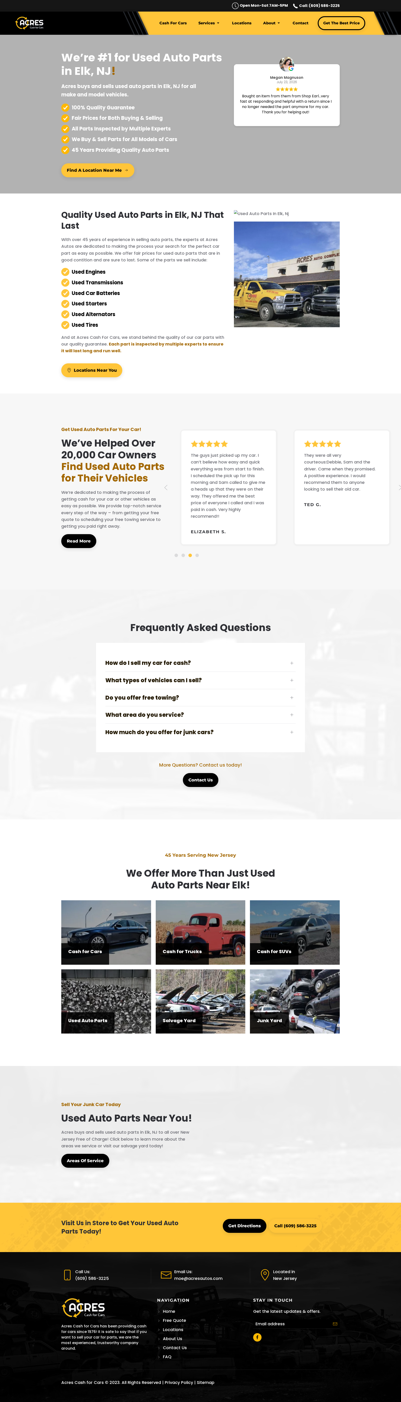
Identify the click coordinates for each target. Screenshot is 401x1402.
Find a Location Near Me (94, 170)
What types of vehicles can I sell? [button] (153, 680)
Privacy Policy (179, 1382)
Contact (300, 23)
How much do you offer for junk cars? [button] (159, 732)
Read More (79, 541)
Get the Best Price (341, 23)
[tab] (176, 555)
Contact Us (200, 780)
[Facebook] (257, 1337)
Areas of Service (85, 1160)
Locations (242, 23)
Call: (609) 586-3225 (319, 5)
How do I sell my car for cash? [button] (148, 663)
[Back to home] (30, 23)
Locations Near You (95, 370)
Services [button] (206, 23)
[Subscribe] (335, 1324)
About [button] (269, 23)
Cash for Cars (173, 23)
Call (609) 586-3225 (295, 1225)
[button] (166, 488)
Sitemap (205, 1382)
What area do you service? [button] (144, 715)
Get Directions (244, 1225)
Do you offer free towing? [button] (142, 697)
